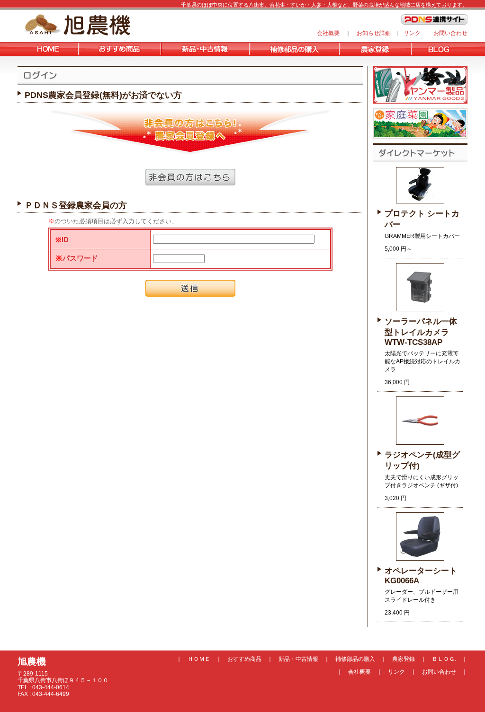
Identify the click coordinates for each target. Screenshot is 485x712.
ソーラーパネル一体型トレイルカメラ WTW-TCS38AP (421, 332)
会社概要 (328, 33)
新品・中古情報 (298, 659)
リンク (412, 33)
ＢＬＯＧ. (444, 659)
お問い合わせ (450, 33)
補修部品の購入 (355, 659)
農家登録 (403, 659)
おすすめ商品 (244, 659)
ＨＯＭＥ (199, 659)
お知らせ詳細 (374, 33)
